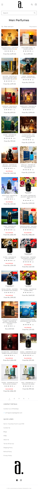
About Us (6, 439)
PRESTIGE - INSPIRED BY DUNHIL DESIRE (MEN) (9, 107)
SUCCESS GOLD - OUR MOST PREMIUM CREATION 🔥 (9, 48)
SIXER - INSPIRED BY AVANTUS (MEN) (10, 227)
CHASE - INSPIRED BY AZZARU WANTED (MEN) (28, 77)
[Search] (35, 13)
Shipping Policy (8, 447)
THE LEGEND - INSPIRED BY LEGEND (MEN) (28, 289)
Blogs (5, 432)
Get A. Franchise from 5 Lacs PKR (14, 424)
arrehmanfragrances (14, 488)
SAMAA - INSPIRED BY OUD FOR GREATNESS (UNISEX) (28, 352)
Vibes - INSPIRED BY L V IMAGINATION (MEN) (28, 383)
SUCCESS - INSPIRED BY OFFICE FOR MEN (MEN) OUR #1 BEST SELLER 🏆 (10, 78)
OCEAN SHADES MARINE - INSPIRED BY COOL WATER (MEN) (28, 321)
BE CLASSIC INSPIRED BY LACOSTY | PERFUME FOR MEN (28, 197)
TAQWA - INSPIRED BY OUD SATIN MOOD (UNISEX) (10, 383)
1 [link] (9, 398)
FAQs (5, 435)
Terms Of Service (9, 443)
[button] (2, 4)
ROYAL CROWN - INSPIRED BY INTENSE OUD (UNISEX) (10, 289)
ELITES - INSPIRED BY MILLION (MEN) (9, 257)
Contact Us (7, 428)
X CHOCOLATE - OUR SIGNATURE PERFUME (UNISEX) (28, 136)
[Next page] (28, 399)
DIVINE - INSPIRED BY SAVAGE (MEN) (9, 135)
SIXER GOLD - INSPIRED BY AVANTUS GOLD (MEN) (28, 107)
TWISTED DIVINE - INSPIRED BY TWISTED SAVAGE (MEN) (28, 227)
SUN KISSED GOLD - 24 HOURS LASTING (28, 48)
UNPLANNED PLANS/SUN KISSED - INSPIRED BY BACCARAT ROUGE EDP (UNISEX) (9, 322)
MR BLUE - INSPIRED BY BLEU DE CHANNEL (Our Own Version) (28, 166)
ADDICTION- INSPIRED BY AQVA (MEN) (9, 196)
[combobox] (19, 13)
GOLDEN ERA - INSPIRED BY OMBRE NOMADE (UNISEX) (9, 352)
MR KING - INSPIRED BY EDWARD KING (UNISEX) (9, 165)
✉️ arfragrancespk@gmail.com (13, 413)
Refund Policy (8, 451)
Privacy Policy (8, 455)
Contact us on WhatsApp (11, 409)
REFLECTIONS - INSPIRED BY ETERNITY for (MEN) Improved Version (28, 258)
